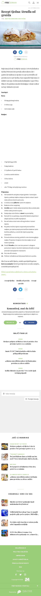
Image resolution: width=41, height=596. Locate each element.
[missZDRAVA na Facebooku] (16, 574)
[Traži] (29, 3)
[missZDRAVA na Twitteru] (20, 574)
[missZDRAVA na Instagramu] (25, 574)
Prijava (31, 322)
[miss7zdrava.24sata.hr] (9, 2)
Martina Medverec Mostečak (15, 19)
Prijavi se (10, 322)
